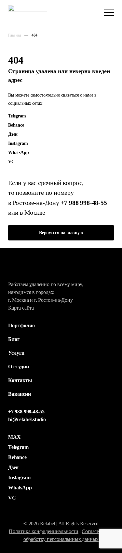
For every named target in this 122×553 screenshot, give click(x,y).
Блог (14, 339)
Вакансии (19, 394)
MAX (14, 437)
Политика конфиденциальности (43, 531)
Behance (16, 125)
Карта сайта (21, 308)
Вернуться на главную (61, 232)
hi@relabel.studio (27, 419)
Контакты (20, 380)
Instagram (18, 143)
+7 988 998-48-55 (84, 202)
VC (11, 161)
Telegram (17, 115)
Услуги (16, 353)
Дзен (13, 134)
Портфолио (21, 325)
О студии (18, 366)
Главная (14, 35)
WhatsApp (18, 152)
